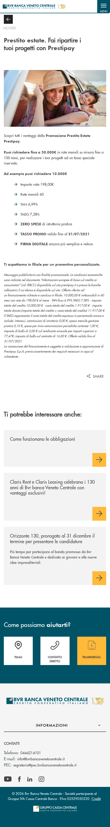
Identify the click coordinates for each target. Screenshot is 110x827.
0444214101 (30, 752)
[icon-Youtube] (8, 779)
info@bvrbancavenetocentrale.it (40, 758)
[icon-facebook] (19, 779)
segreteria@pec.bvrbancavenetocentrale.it (44, 764)
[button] (103, 6)
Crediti (96, 798)
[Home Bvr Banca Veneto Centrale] (34, 6)
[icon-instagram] (41, 779)
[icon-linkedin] (30, 779)
